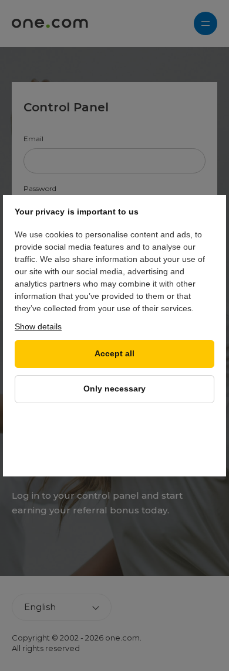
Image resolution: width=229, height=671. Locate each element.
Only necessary (114, 388)
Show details (38, 326)
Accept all (114, 353)
